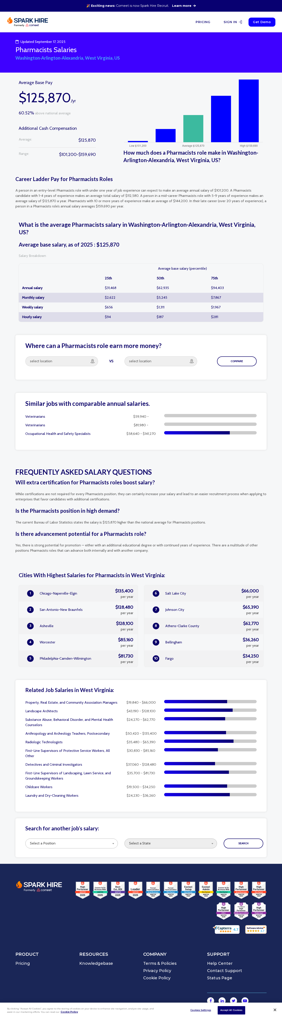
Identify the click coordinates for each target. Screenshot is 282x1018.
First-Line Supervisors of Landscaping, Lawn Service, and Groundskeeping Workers (68, 775)
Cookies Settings (200, 1010)
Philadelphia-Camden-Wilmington (81, 658)
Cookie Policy (69, 1012)
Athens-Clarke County (207, 626)
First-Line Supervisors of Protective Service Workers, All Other (67, 753)
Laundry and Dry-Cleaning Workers (51, 795)
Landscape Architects (41, 711)
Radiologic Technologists (44, 742)
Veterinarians (35, 416)
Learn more (181, 6)
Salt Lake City (207, 593)
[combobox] (71, 843)
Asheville (82, 626)
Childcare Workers (38, 787)
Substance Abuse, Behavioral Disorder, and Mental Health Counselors (69, 722)
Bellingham (207, 642)
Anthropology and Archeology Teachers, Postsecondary (67, 733)
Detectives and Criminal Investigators (53, 764)
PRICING (203, 22)
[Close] (275, 1010)
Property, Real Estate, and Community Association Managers (71, 702)
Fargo (206, 658)
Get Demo (262, 22)
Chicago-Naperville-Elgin (81, 593)
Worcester (81, 642)
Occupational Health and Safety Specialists (58, 434)
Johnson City (207, 609)
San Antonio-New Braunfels (81, 609)
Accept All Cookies (231, 1010)
